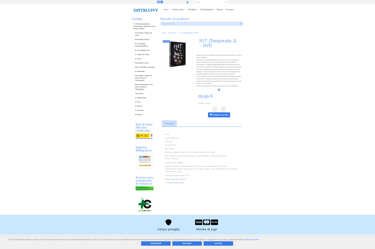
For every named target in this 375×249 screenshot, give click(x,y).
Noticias (220, 9)
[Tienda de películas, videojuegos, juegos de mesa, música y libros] (134, 24)
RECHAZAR (187, 243)
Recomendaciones (207, 9)
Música (139, 106)
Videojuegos (141, 98)
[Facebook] (158, 2)
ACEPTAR (218, 243)
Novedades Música (142, 39)
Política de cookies (251, 239)
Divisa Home (178, 183)
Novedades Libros (142, 63)
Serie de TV (175, 179)
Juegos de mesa (143, 54)
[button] (187, 2)
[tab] (169, 123)
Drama (183, 179)
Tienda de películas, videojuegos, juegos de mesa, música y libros (144, 26)
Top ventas (229, 9)
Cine (138, 102)
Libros (139, 59)
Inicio (166, 9)
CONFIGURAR (155, 243)
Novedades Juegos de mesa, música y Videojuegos (143, 78)
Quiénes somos (178, 9)
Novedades (192, 9)
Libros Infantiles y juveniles (145, 67)
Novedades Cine (143, 50)
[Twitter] (161, 2)
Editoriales (141, 71)
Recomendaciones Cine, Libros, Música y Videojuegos (144, 87)
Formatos (140, 110)
